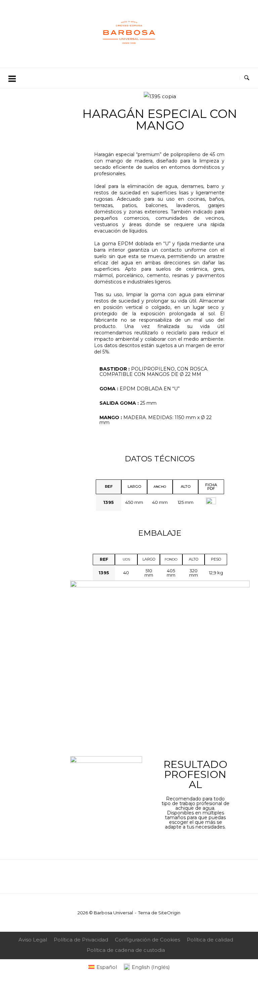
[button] (80, 96)
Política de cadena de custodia (126, 950)
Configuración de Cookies (147, 939)
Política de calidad (210, 939)
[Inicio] (129, 53)
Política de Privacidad (81, 939)
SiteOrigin (169, 912)
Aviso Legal (32, 939)
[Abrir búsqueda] (247, 78)
